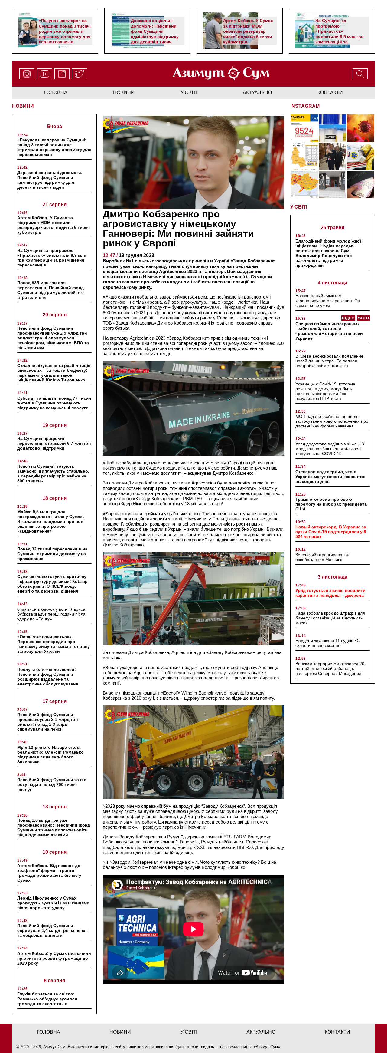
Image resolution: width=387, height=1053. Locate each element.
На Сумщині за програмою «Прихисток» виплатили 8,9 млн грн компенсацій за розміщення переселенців (339, 36)
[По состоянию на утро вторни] (332, 128)
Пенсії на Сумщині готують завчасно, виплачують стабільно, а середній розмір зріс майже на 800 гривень (53, 473)
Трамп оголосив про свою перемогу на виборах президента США (331, 504)
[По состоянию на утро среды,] (304, 128)
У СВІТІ (298, 207)
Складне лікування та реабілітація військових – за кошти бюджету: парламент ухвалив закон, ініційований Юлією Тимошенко (53, 372)
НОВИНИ (23, 106)
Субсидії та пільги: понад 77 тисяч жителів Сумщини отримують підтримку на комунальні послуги (54, 403)
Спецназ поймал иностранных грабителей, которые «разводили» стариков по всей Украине (329, 331)
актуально (257, 92)
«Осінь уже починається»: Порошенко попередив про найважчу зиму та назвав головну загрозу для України (53, 644)
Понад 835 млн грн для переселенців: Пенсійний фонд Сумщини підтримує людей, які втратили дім (50, 290)
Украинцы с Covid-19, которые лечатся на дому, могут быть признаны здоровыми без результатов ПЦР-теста (325, 391)
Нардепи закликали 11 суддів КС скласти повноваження (327, 643)
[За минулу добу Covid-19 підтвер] (304, 156)
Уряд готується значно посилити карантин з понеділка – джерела (330, 593)
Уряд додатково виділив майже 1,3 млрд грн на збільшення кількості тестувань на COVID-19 (329, 448)
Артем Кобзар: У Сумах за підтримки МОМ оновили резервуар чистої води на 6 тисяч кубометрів (248, 31)
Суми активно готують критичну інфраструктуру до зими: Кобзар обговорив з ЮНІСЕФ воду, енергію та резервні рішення (52, 583)
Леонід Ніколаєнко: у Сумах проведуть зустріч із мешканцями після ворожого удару (53, 903)
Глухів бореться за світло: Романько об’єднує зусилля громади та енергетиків (47, 999)
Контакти (330, 92)
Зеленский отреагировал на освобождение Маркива (323, 557)
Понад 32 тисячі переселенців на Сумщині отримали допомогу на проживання (52, 553)
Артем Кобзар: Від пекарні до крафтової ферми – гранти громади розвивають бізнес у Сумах (49, 873)
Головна (55, 92)
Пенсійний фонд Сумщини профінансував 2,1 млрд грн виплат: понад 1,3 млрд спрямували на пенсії (47, 721)
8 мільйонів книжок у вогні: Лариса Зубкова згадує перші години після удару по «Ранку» (51, 614)
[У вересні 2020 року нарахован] (360, 184)
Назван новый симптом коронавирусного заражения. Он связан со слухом (327, 300)
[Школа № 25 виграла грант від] (332, 184)
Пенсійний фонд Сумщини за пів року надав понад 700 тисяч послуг (51, 784)
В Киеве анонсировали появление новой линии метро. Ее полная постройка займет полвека (329, 361)
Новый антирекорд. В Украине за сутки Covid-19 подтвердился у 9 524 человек (330, 531)
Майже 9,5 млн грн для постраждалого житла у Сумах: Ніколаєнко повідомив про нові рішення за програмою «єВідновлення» (51, 521)
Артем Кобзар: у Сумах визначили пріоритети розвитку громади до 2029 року (54, 958)
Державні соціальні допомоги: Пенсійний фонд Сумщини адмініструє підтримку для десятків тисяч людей (155, 34)
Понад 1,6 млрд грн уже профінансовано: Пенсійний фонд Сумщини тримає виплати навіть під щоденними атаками (53, 827)
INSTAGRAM (305, 106)
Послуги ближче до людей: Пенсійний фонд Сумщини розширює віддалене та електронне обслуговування (47, 676)
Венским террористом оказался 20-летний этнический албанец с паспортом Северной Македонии (330, 668)
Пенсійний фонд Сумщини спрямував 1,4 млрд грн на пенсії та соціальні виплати (52, 930)
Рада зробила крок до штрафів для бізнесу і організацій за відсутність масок (330, 618)
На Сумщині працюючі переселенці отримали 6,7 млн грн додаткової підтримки (54, 443)
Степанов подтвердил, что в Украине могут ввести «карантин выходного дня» (330, 476)
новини (124, 92)
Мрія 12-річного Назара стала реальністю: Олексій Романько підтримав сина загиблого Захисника (50, 754)
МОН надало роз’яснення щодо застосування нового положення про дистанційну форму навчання (331, 421)
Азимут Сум (267, 1047)
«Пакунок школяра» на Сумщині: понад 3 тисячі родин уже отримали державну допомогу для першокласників (65, 31)
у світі (188, 92)
